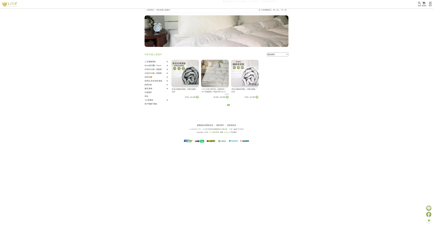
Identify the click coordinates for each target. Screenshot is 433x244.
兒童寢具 (148, 92)
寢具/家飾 (148, 88)
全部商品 (150, 10)
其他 (146, 96)
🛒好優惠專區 (150, 62)
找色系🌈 (148, 77)
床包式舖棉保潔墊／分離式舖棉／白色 (244, 90)
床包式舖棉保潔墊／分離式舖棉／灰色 (184, 90)
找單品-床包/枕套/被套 (153, 81)
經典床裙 (148, 85)
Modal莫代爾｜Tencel (153, 65)
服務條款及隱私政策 (205, 125)
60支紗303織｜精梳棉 (153, 69)
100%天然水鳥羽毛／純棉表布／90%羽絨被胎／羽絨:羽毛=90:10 (214, 90)
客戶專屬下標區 (151, 104)
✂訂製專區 (149, 100)
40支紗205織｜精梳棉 (153, 73)
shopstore (227, 132)
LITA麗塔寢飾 (214, 132)
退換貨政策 (231, 125)
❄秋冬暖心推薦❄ (163, 10)
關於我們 (220, 125)
